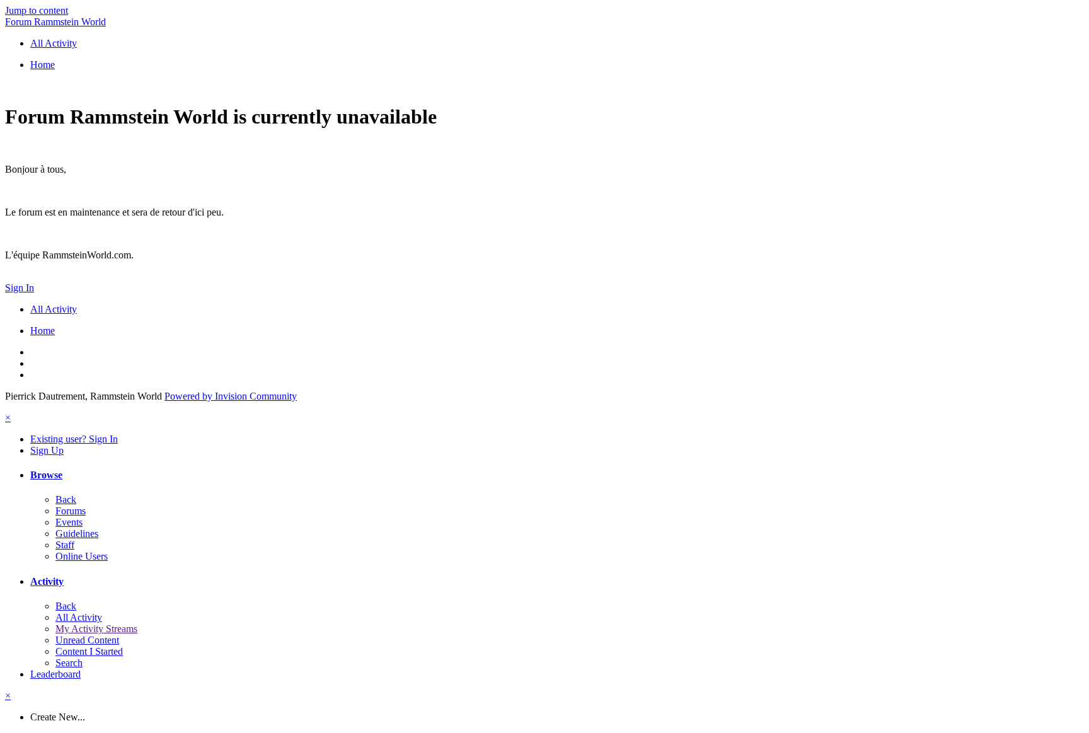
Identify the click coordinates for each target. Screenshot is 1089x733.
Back (65, 499)
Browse (46, 475)
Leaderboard (55, 674)
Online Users (81, 556)
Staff (64, 545)
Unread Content (87, 640)
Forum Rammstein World (55, 21)
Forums (70, 510)
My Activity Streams (96, 628)
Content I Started (89, 651)
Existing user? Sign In (74, 439)
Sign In (19, 287)
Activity (47, 581)
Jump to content (36, 10)
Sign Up (47, 450)
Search (69, 662)
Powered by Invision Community (230, 396)
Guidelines (76, 533)
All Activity (78, 617)
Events (69, 522)
